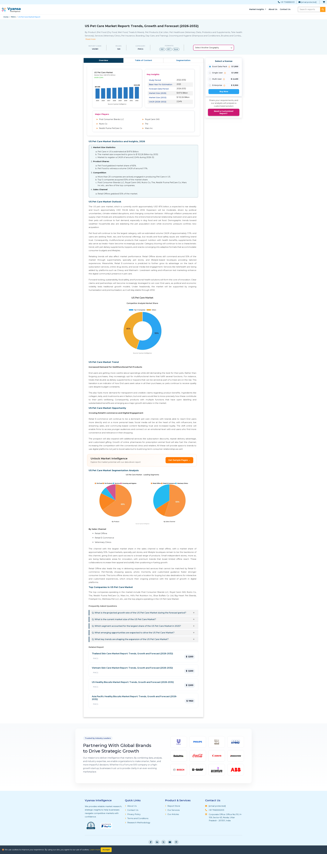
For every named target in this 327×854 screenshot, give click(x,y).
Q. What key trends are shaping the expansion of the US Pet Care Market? (130, 639)
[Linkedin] (157, 842)
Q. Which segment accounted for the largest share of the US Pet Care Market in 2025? (136, 626)
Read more (90, 39)
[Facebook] (150, 842)
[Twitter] (163, 842)
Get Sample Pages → (179, 460)
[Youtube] (170, 842)
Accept (106, 850)
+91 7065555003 (287, 2)
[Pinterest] (176, 842)
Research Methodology (138, 822)
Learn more (95, 850)
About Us (273, 9)
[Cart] (324, 2)
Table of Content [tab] (143, 60)
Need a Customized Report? (223, 112)
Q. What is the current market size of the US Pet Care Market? (124, 619)
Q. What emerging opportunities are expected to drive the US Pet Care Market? (133, 632)
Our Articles (173, 814)
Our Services (173, 810)
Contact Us (285, 9)
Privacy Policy (134, 814)
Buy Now (224, 91)
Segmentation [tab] (183, 60)
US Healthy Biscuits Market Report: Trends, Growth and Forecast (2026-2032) (133, 682)
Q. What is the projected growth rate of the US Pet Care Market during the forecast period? (139, 613)
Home (5, 17)
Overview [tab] (103, 60)
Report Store (173, 806)
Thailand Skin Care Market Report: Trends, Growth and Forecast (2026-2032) (132, 653)
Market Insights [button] (257, 9)
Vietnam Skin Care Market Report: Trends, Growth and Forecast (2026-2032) (132, 668)
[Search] (322, 9)
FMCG (13, 17)
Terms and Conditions (137, 818)
